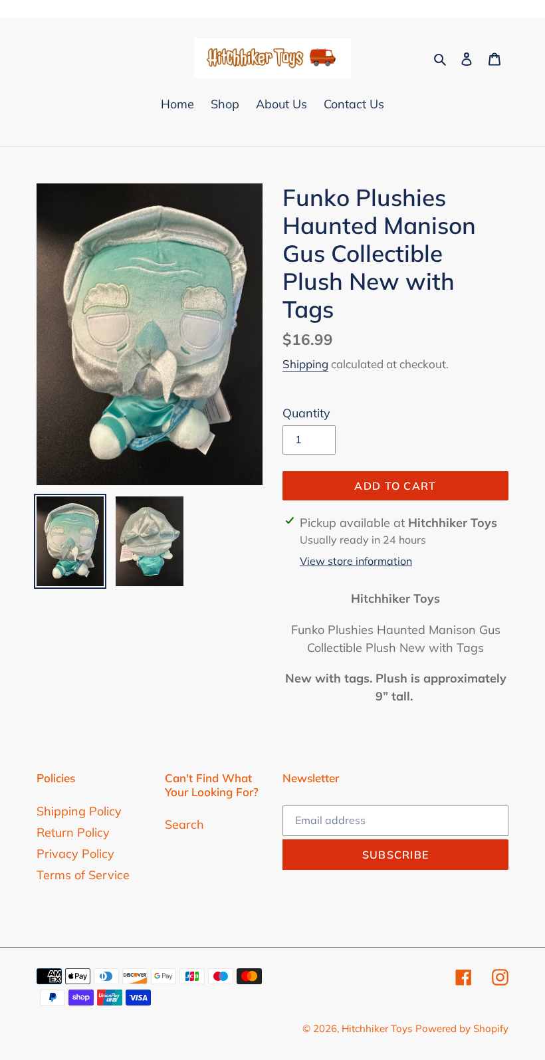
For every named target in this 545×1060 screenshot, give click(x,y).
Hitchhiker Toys (377, 1028)
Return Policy (73, 832)
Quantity (306, 413)
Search (184, 824)
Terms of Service (83, 875)
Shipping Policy (79, 811)
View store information (356, 561)
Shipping (305, 364)
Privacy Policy (75, 853)
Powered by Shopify (461, 1028)
